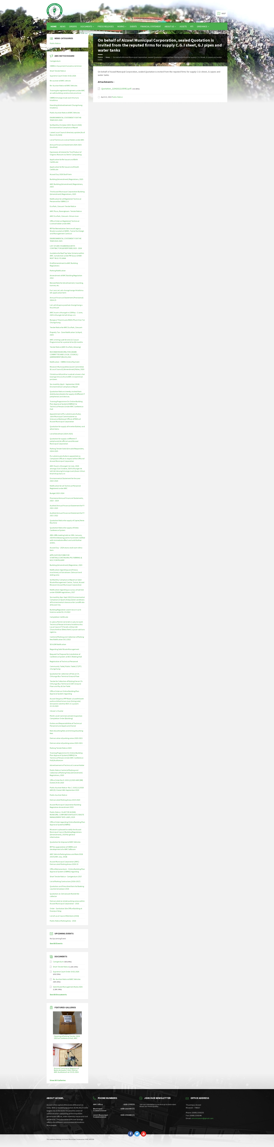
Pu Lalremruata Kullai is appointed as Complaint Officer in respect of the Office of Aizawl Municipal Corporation (67, 458)
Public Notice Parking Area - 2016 (63, 921)
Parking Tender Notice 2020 (61, 748)
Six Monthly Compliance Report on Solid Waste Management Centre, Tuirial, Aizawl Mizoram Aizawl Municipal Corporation (67, 582)
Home (53, 26)
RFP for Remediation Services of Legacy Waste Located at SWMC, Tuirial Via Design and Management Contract (67, 231)
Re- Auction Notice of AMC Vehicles (63, 85)
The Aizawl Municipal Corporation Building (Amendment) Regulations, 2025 (67, 192)
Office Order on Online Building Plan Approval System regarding (64, 692)
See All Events (56, 943)
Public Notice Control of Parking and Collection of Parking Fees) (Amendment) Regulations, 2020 (66, 772)
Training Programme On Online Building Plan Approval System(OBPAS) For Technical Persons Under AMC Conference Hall (66, 405)
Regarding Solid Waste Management (64, 649)
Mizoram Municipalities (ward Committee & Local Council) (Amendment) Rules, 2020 (67, 368)
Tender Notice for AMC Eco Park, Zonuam (66, 327)
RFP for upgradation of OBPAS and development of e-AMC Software (63, 848)
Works (120, 26)
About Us (169, 26)
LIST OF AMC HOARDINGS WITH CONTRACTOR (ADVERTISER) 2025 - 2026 (66, 247)
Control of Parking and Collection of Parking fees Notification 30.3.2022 (67, 638)
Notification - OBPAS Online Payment (64, 362)
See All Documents (58, 994)
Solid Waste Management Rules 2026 (67, 987)
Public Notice (117, 97)
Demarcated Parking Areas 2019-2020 (65, 800)
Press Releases (106, 26)
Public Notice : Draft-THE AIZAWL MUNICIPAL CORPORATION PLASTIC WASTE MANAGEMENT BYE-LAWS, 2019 (67, 814)
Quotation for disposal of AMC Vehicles (65, 842)
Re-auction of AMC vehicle (60, 80)
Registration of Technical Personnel (64, 661)
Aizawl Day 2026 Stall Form (61, 174)
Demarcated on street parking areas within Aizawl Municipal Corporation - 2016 (67, 902)
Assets (183, 26)
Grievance (202, 26)
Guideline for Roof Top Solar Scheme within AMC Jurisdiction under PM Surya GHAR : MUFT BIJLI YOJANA (67, 255)
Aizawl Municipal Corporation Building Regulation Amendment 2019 (65, 805)
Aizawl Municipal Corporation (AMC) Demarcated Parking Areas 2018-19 (64, 862)
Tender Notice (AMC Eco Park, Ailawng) (65, 347)
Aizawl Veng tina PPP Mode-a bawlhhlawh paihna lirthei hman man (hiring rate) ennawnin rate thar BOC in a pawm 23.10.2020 (67, 702)
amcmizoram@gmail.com (202, 1118)
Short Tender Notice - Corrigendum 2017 (66, 876)
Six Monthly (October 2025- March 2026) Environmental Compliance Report (66, 126)
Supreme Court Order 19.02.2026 (63, 76)
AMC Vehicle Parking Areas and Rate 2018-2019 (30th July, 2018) (66, 855)
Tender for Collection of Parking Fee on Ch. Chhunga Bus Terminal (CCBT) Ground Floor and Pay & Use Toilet (66, 683)
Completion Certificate (59, 617)
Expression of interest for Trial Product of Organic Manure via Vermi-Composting (66, 153)
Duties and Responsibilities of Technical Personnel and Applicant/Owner (66, 724)
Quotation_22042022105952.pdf (116, 88)
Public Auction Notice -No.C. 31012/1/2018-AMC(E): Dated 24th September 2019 (67, 788)
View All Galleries (58, 1080)
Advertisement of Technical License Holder (67, 765)
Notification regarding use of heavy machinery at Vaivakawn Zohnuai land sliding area (66, 572)
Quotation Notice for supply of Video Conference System (64, 528)
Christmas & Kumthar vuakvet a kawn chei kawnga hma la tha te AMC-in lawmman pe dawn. (67, 376)
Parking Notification (58, 270)
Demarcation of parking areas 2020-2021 (66, 738)
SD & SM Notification (58, 644)
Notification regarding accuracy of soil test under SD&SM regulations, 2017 (67, 591)
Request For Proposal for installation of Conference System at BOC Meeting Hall (66, 655)
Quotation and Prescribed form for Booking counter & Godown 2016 (67, 887)
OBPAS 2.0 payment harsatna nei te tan (66, 66)
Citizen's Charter (56, 711)
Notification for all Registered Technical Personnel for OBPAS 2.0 (65, 200)
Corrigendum (55, 61)
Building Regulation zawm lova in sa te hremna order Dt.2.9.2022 (65, 610)
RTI (191, 26)
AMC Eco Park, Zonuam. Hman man (64, 216)
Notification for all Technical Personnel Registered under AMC (65, 487)
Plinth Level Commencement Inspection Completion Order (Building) (66, 717)
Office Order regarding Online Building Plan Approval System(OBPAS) (67, 823)
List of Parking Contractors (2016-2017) (65, 881)
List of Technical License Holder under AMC (67, 140)
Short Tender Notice (58, 71)
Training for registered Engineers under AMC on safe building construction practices (67, 91)
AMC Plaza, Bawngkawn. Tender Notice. (66, 211)
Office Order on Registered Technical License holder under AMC (64, 222)
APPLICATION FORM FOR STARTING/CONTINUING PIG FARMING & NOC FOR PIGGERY (66, 557)
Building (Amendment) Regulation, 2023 (66, 565)
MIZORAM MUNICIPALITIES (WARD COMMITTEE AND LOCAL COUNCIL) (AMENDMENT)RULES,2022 (64, 354)
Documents (86, 26)
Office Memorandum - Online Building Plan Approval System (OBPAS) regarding (67, 870)
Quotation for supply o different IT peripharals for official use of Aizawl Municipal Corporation (64, 441)
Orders (73, 26)
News (62, 26)
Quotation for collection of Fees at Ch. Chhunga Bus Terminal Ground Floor (65, 675)
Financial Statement (150, 26)
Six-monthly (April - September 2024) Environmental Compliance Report (64, 385)
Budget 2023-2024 (57, 493)
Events (133, 26)
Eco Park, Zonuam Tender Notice (63, 206)
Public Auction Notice (58, 795)
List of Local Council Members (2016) (64, 916)
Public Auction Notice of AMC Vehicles (65, 112)
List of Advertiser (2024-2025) (61, 433)
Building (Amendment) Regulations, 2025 (66, 179)
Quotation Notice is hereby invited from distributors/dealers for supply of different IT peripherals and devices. (67, 394)
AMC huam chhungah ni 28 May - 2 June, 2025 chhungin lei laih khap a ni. (66, 313)
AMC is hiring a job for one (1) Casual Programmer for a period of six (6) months (66, 340)
